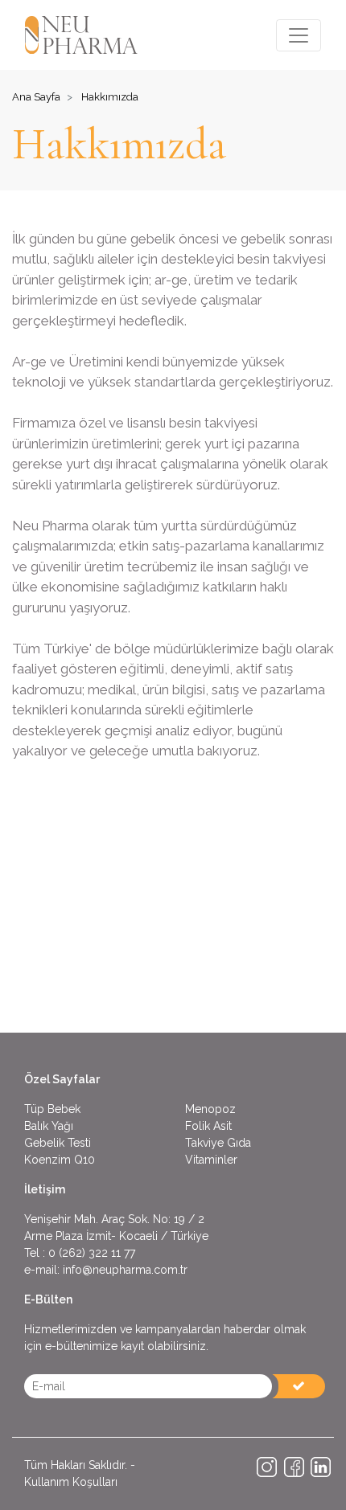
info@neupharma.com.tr (125, 1269)
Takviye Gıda (218, 1142)
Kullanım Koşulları (70, 1481)
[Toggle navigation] (298, 35)
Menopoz (210, 1109)
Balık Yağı (48, 1125)
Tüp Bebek (52, 1109)
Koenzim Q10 (59, 1159)
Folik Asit (208, 1125)
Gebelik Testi (57, 1142)
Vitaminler (211, 1159)
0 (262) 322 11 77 (91, 1252)
